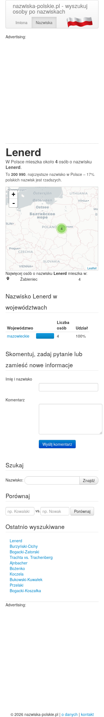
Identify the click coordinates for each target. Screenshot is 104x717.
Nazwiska (44, 22)
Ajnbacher (18, 563)
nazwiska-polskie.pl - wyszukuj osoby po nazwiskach (50, 8)
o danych (70, 714)
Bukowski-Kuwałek (26, 579)
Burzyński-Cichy (24, 546)
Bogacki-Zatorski (24, 551)
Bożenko (17, 568)
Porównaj (82, 511)
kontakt (87, 714)
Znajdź (89, 480)
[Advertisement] (52, 91)
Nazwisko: (14, 480)
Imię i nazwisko (19, 379)
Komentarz (15, 399)
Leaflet (92, 268)
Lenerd (16, 540)
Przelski (16, 585)
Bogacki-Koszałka (25, 590)
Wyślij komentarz (57, 444)
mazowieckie (18, 336)
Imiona (21, 22)
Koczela (17, 574)
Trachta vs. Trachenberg (31, 557)
